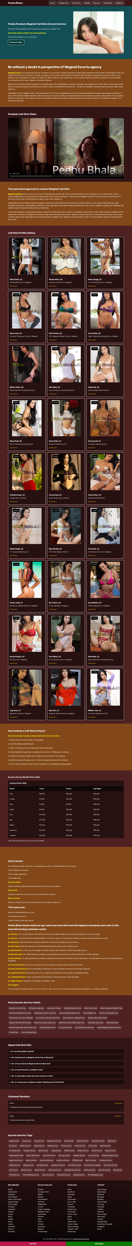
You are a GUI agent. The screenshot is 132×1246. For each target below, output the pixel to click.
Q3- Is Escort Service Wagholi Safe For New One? (31, 1064)
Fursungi (100, 1204)
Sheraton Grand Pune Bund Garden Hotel (22, 1027)
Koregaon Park (43, 1192)
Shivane (41, 1217)
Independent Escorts (16, 1155)
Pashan (40, 1189)
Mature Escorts (40, 1170)
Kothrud (11, 1229)
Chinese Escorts (14, 1165)
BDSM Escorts (77, 1160)
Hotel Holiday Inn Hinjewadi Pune (74, 1018)
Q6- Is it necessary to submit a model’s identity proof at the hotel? (37, 1082)
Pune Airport (13, 1197)
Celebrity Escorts (82, 1141)
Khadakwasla (102, 1222)
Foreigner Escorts (29, 1151)
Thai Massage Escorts (95, 1175)
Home (52, 3)
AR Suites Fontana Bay (36, 1008)
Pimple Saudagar (44, 1209)
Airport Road (72, 1214)
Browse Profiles (16, 42)
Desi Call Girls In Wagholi (92, 1165)
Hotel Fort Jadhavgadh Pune (108, 1013)
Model (10, 1189)
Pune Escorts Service (81, 1239)
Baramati (100, 1197)
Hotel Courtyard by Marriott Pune (111, 1008)
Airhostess (76, 3)
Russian (96, 3)
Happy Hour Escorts (16, 1160)
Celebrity (119, 3)
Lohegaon (101, 1227)
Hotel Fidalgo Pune (89, 1013)
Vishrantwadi (42, 1199)
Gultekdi (100, 1209)
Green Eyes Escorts (110, 1165)
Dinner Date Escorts (46, 1160)
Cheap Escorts (56, 1151)
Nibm (69, 1189)
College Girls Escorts (54, 1141)
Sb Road (41, 1202)
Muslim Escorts (53, 1146)
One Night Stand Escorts (72, 1170)
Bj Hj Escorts (13, 1170)
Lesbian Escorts (80, 1146)
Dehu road (71, 1202)
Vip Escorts (13, 1146)
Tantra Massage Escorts (31, 1175)
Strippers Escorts (79, 1155)
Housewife (107, 3)
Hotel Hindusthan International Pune (109, 1027)
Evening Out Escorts (58, 1165)
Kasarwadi (101, 1217)
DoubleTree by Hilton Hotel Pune (45, 1013)
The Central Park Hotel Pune (84, 1027)
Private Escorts (66, 1146)
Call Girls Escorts (42, 1165)
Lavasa (10, 1224)
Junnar (40, 1207)
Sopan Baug (101, 1189)
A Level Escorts (93, 1155)
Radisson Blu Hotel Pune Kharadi (20, 1023)
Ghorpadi (100, 1207)
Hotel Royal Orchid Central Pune (44, 1023)
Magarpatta (42, 1204)
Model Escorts (14, 1141)
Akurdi (40, 1222)
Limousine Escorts (105, 1160)
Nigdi (39, 1219)
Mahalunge (72, 1231)
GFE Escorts (93, 1146)
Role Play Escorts (104, 1170)
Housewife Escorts (98, 1141)
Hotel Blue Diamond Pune (72, 1008)
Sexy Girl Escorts (48, 1175)
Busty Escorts (43, 1151)
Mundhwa (41, 1227)
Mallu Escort (112, 1141)
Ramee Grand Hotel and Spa (97, 1018)
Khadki (10, 1219)
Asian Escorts (68, 1141)
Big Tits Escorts (91, 1160)
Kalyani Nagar (13, 1202)
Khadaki (100, 1219)
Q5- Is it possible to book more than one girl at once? (32, 1076)
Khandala (11, 1227)
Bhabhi (87, 3)
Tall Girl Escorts (14, 1175)
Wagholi (41, 1229)
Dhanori (41, 1197)
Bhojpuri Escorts (83, 1151)
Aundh (10, 1214)
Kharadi (40, 1224)
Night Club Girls (105, 1146)
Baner (10, 1217)
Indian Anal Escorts (54, 1170)
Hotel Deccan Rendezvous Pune (20, 1013)
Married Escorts (26, 1170)
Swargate (71, 1194)
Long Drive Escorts (62, 1160)
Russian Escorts (25, 1146)
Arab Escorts (26, 1141)
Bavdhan (100, 1199)
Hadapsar (11, 1194)
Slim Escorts (118, 1170)
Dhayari (11, 1212)
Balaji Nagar (101, 1192)
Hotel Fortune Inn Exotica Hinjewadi (21, 1018)
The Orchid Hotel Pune (28, 1032)
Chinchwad (72, 1199)
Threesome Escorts (63, 1175)
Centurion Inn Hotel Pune (17, 1008)
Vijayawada (42, 1214)
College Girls (63, 3)
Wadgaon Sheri (43, 1212)
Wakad (40, 1194)
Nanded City (72, 1209)
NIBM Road (72, 1222)
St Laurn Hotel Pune (65, 1027)
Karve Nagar (102, 1214)
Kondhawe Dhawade (104, 1224)
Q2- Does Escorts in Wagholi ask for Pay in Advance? (32, 1057)
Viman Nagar (13, 1204)
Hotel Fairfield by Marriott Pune (69, 1013)
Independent (12, 1192)
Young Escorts (39, 1141)
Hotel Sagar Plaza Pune (95, 1023)
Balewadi (100, 1194)
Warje (70, 1217)
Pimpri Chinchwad (14, 1199)
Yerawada (71, 1207)
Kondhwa (11, 1231)
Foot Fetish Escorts (74, 1165)
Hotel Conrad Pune (90, 1008)
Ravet (70, 1219)
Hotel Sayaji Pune (112, 1023)
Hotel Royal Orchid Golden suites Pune (71, 1023)
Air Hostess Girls (14, 1151)
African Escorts (97, 1151)
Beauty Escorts (110, 1151)
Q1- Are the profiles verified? (22, 1051)
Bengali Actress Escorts (110, 1155)
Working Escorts (79, 1175)
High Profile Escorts (33, 1155)
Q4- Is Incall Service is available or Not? (27, 1070)
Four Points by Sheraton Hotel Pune (48, 1018)
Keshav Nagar (73, 1224)
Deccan (70, 1204)
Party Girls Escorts (49, 1155)
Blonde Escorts (28, 1165)
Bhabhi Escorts (69, 1151)
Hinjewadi (11, 1209)
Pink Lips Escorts (64, 1155)
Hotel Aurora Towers (54, 1008)
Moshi (99, 1229)
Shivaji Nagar (42, 1231)
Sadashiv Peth (73, 1229)
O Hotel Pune (13, 1032)
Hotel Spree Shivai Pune (47, 1027)
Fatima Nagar (102, 1202)
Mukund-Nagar (73, 1227)
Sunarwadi (71, 1212)
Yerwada (11, 1207)
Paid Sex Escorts (89, 1170)
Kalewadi (100, 1212)
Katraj (10, 1222)
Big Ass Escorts (31, 1160)
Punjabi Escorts (39, 1146)
